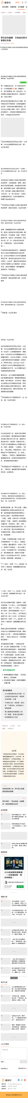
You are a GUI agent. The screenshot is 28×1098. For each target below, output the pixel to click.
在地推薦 (21, 7)
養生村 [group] (4, 12)
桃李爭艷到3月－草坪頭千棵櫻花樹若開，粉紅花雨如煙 (19, 817)
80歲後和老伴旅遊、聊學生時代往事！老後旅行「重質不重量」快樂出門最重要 (19, 932)
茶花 (19, 726)
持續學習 (13, 7)
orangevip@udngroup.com (15, 1084)
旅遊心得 (5, 726)
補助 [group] (24, 12)
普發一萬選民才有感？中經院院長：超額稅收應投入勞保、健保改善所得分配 (19, 1027)
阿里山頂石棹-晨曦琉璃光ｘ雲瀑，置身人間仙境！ (19, 845)
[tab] (11, 892)
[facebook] (18, 1080)
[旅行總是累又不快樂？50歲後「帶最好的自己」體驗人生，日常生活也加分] (5, 970)
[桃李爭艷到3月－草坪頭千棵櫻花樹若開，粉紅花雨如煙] (5, 817)
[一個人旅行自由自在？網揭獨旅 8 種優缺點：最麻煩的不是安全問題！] (5, 961)
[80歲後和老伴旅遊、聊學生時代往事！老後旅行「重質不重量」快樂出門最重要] (5, 932)
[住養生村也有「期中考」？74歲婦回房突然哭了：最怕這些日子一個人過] (5, 1018)
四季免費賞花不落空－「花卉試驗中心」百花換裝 (19, 826)
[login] (22, 2)
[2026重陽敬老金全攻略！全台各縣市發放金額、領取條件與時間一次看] (5, 989)
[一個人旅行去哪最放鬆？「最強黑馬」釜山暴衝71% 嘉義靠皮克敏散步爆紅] (5, 941)
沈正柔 (12, 43)
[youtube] (24, 1080)
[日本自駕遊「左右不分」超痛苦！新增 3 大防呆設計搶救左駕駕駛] (5, 903)
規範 (2, 1062)
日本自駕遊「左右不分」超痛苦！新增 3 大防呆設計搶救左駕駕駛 (19, 903)
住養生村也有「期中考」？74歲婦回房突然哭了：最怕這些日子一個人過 (19, 1018)
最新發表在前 (22, 1068)
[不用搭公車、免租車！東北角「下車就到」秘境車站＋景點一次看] (5, 998)
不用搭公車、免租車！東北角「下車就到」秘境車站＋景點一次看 (19, 998)
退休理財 (5, 7)
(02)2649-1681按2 (12, 1086)
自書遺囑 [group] (17, 12)
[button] (25, 2)
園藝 (4, 728)
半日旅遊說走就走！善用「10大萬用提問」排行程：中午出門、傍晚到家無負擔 (19, 912)
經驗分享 (10, 728)
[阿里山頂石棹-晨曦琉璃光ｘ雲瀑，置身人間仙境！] (5, 845)
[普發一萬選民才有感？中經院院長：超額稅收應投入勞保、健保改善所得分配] (5, 1027)
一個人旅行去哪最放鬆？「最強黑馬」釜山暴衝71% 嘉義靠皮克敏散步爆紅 (19, 941)
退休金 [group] (10, 12)
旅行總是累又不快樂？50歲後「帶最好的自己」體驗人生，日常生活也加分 (19, 970)
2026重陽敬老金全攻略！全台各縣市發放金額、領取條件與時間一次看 (19, 989)
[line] (21, 1080)
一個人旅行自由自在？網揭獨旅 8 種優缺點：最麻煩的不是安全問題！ (19, 961)
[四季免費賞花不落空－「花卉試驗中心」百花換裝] (5, 826)
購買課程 (17, 2)
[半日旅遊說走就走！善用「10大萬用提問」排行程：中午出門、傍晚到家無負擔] (5, 912)
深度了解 (20, 887)
